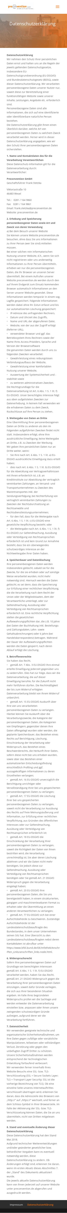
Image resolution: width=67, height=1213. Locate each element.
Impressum (16, 1204)
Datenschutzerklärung (40, 1204)
